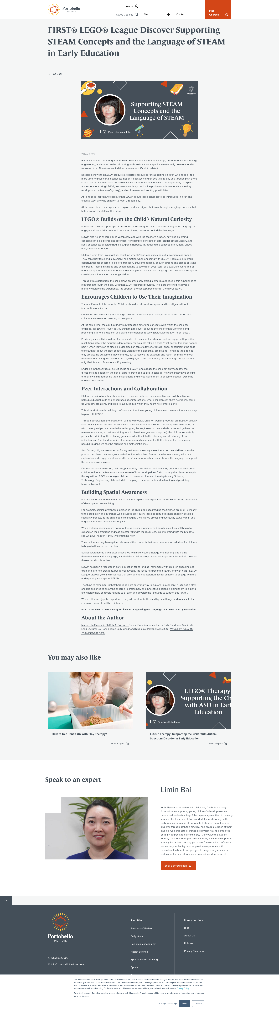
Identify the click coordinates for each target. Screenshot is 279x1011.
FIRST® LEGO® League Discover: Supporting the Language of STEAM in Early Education (145, 609)
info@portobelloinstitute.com (67, 964)
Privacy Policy (183, 988)
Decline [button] (198, 1003)
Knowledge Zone (194, 920)
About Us (189, 935)
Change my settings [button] (168, 1003)
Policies (188, 943)
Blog (186, 928)
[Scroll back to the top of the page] (6, 900)
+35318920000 (59, 958)
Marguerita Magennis (105, 625)
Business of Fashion (142, 928)
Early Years (137, 936)
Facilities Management (143, 944)
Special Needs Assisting (144, 959)
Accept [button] (184, 1003)
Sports (134, 967)
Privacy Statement (194, 951)
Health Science (139, 952)
